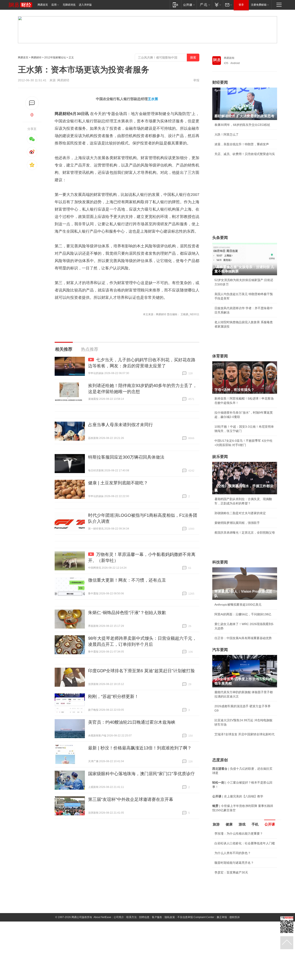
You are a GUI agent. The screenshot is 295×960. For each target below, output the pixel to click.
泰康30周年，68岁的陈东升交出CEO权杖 (242, 124)
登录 (241, 4)
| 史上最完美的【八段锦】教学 (237, 796)
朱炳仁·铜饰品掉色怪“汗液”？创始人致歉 (127, 612)
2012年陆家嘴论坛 (55, 57)
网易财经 (36, 57)
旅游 (216, 824)
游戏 (242, 824)
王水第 (153, 99)
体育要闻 (220, 356)
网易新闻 (229, 57)
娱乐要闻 (220, 456)
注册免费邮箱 (258, 4)
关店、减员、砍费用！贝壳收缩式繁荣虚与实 (244, 154)
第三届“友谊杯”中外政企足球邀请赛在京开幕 (130, 799)
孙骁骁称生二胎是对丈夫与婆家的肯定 (240, 513)
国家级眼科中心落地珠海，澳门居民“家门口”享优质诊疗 (141, 773)
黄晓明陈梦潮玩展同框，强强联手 (237, 523)
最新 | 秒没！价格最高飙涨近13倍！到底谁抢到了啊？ (140, 748)
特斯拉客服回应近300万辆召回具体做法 (126, 457)
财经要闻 (220, 82)
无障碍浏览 (69, 4)
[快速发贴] (32, 103)
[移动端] (175, 4)
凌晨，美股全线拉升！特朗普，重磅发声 (241, 144)
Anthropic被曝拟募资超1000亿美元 (238, 604)
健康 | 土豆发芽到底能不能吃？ (118, 482)
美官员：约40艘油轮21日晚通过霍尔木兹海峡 (131, 722)
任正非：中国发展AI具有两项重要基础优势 (243, 638)
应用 (54, 4)
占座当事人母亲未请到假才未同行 (120, 424)
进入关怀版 (85, 4)
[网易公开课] (189, 4)
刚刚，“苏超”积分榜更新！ (113, 696)
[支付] (217, 4)
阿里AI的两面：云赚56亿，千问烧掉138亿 (242, 614)
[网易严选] (204, 4)
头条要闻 (220, 237)
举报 (196, 80)
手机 (255, 824)
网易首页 (43, 4)
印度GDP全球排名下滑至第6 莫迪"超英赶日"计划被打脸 (141, 670)
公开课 (270, 824)
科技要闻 (220, 562)
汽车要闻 (220, 650)
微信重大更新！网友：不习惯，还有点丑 (127, 580)
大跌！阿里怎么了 (226, 134)
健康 (229, 824)
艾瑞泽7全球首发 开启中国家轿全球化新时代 (244, 734)
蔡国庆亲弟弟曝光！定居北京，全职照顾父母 (244, 532)
